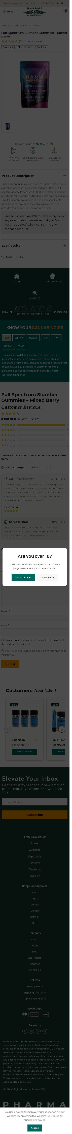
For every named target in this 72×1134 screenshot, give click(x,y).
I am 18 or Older (23, 577)
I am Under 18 (48, 577)
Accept (35, 1127)
